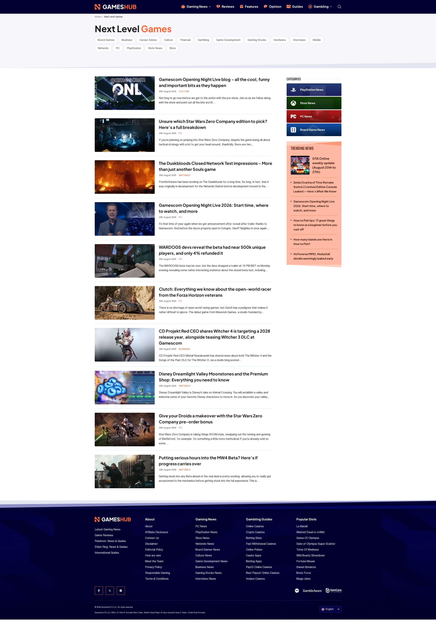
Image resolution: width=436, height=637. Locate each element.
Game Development (228, 40)
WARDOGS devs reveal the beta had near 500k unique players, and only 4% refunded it (212, 250)
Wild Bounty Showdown (310, 555)
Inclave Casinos (255, 578)
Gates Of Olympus (307, 538)
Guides (297, 6)
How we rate (153, 555)
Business (127, 40)
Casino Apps (253, 555)
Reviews (228, 6)
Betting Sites (254, 538)
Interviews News (205, 578)
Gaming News (197, 6)
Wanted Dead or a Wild (310, 532)
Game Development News (211, 561)
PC (118, 48)
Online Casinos (255, 526)
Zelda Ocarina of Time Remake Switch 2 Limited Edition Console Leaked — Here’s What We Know (315, 187)
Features (251, 6)
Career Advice (148, 40)
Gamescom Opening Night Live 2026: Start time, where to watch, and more (213, 208)
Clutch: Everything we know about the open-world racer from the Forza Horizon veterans (215, 292)
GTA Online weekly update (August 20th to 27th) (324, 165)
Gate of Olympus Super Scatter (315, 543)
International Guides (107, 552)
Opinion (275, 6)
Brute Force (303, 573)
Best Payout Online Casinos (262, 573)
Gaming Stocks (257, 40)
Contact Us (152, 538)
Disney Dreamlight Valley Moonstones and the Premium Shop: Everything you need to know (213, 376)
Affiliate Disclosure (156, 532)
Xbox (172, 48)
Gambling (321, 6)
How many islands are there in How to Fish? (312, 242)
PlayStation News (311, 89)
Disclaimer (151, 543)
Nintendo (103, 48)
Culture (168, 40)
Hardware (279, 40)
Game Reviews (104, 535)
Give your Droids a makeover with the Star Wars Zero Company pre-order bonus (210, 418)
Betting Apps (254, 561)
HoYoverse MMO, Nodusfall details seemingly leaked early (313, 256)
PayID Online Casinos (259, 567)
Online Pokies (254, 549)
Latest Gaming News (107, 529)
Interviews (299, 40)
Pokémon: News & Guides (110, 541)
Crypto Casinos (255, 532)
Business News (204, 567)
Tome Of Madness (307, 549)
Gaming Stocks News (208, 573)
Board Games (106, 40)
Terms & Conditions (157, 578)
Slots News (155, 48)
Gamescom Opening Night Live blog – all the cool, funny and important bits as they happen (214, 82)
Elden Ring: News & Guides (111, 546)
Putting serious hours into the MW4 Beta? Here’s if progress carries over (208, 460)
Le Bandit (302, 526)
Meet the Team (154, 561)
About (148, 526)
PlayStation (134, 48)
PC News (306, 116)
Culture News (203, 555)
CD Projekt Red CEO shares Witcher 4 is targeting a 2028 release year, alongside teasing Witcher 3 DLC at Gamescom (214, 336)
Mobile (317, 40)
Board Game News (312, 129)
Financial (185, 40)
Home (98, 16)
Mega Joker (303, 578)
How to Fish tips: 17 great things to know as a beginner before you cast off (315, 225)
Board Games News (207, 549)
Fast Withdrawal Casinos (261, 543)
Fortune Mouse (305, 561)
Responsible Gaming (157, 573)
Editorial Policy (154, 549)
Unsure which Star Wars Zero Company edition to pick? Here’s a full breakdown (213, 124)
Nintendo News (204, 543)
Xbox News (307, 103)
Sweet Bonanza (306, 567)
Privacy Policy (153, 567)
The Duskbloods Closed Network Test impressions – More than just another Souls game (215, 166)
